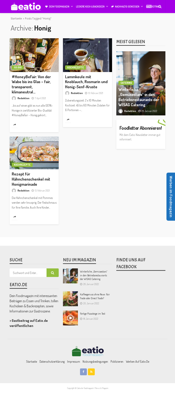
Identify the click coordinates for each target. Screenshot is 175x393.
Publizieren (117, 361)
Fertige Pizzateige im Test (92, 313)
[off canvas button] (149, 6)
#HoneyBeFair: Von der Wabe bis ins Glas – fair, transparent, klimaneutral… (31, 84)
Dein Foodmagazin (59, 6)
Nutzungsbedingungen (95, 361)
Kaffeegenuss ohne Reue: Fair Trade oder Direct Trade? (95, 296)
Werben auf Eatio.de (137, 361)
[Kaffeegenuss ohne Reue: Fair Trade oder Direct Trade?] (70, 298)
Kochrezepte (75, 67)
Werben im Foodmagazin (171, 196)
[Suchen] (159, 6)
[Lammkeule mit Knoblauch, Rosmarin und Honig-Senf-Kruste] (87, 55)
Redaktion (23, 98)
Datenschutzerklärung (52, 361)
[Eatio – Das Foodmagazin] (87, 351)
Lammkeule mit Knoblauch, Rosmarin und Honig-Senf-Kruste (86, 81)
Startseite (31, 361)
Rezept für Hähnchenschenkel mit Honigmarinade (31, 179)
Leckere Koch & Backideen (90, 6)
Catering (126, 82)
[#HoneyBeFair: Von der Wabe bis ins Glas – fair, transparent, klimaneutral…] (34, 55)
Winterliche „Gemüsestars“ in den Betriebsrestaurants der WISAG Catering (138, 97)
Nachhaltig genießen (127, 6)
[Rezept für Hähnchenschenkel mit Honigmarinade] (34, 153)
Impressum (73, 361)
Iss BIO (18, 67)
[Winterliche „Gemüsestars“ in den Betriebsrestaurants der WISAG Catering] (70, 275)
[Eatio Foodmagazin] (26, 6)
